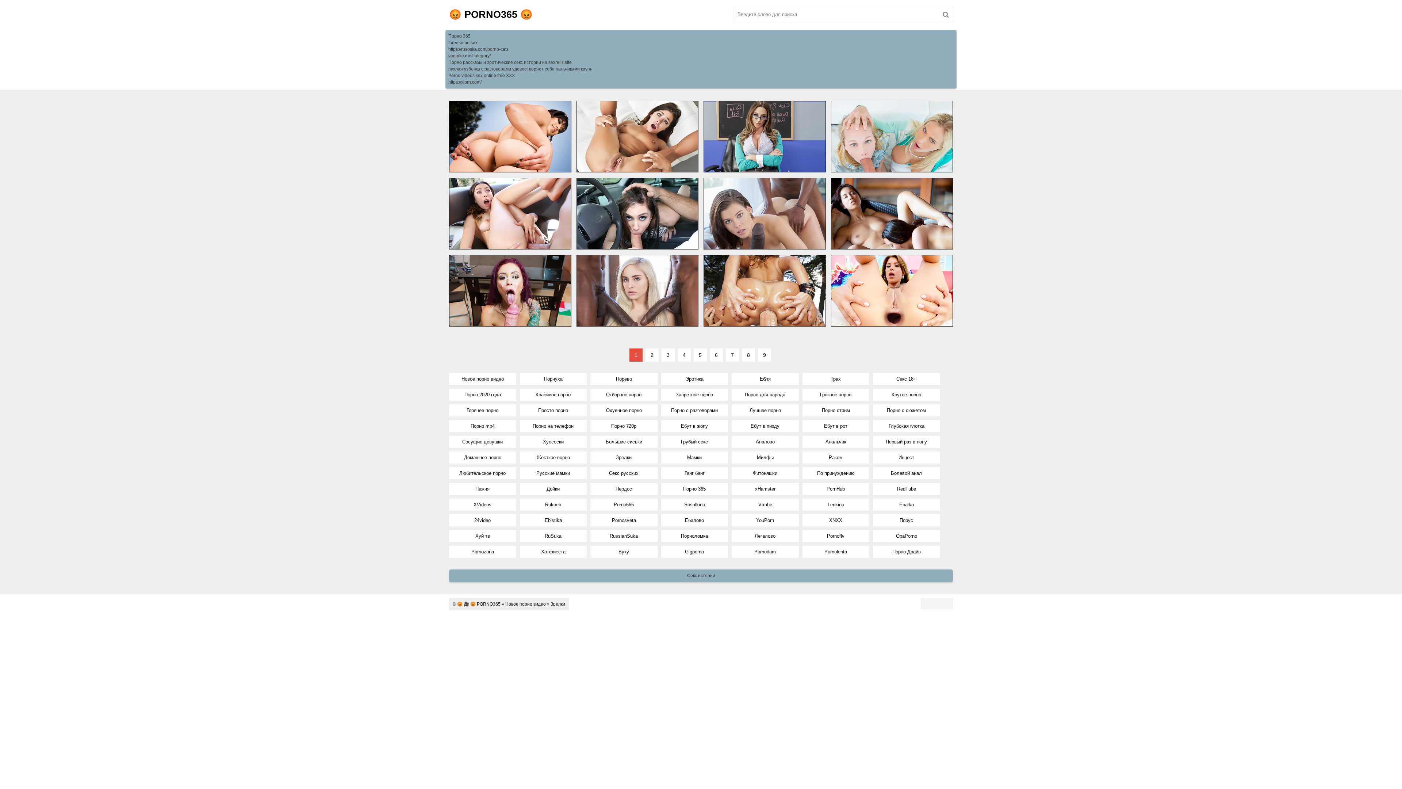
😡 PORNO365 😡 (491, 14)
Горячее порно (482, 410)
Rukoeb (553, 504)
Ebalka (906, 504)
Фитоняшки (765, 473)
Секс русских (624, 473)
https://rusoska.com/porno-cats (478, 49)
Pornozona (482, 551)
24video (482, 520)
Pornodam (765, 551)
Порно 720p (623, 426)
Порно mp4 (483, 426)
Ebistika (553, 520)
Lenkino (836, 504)
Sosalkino (694, 504)
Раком (836, 457)
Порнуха (553, 379)
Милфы (765, 457)
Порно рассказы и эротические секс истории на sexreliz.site (510, 62)
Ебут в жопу (694, 426)
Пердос (624, 489)
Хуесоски (553, 442)
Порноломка (694, 536)
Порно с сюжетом (906, 410)
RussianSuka (624, 536)
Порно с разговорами (694, 410)
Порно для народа (765, 394)
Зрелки (624, 457)
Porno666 (624, 504)
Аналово (765, 442)
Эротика (695, 379)
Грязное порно (835, 394)
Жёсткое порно (553, 457)
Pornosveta (624, 520)
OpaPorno (906, 536)
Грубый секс (694, 442)
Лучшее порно (765, 410)
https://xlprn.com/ (465, 82)
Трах (836, 379)
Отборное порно (623, 394)
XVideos (482, 504)
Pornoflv (835, 536)
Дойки (553, 489)
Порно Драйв (906, 551)
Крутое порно (906, 394)
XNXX (835, 520)
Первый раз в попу (906, 442)
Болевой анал (906, 473)
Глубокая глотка (906, 426)
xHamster (765, 489)
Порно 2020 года (482, 394)
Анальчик (836, 442)
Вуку (623, 551)
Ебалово (694, 520)
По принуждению (836, 473)
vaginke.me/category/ (469, 55)
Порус (906, 520)
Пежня (482, 489)
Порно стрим (836, 410)
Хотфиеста (553, 551)
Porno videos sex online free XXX (481, 75)
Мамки (694, 457)
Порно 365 (459, 36)
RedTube (906, 489)
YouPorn (765, 520)
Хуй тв (482, 536)
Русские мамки (553, 473)
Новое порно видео (482, 379)
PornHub (836, 489)
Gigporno (694, 551)
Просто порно (553, 410)
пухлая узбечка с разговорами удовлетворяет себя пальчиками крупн (520, 69)
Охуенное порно (624, 410)
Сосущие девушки (482, 442)
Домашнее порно (482, 457)
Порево (624, 379)
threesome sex (463, 42)
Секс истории (701, 575)
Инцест (906, 457)
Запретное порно (694, 394)
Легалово (765, 536)
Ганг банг (695, 473)
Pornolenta (835, 551)
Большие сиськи (624, 442)
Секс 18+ (906, 379)
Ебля (765, 379)
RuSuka (553, 536)
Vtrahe (765, 504)
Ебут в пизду (765, 426)
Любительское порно (482, 473)
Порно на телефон (553, 426)
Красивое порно (553, 394)
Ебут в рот (835, 426)
